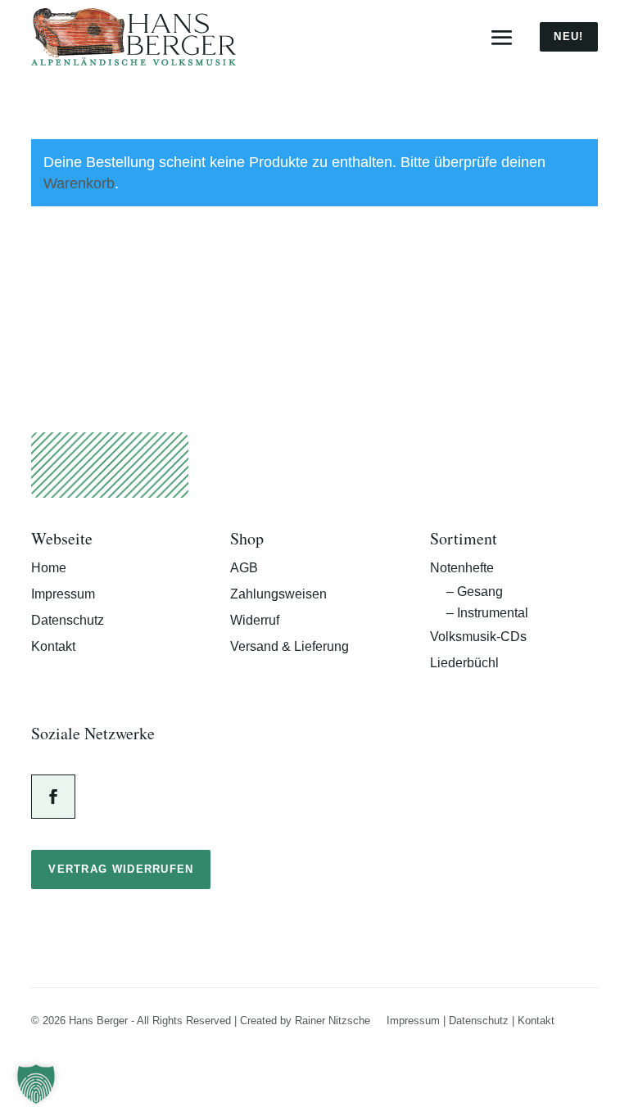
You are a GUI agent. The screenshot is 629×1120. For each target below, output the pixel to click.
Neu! (568, 36)
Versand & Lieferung (289, 646)
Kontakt (53, 646)
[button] (36, 1084)
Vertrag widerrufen (120, 869)
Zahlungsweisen (278, 594)
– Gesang (474, 591)
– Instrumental (487, 613)
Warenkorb (79, 183)
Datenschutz (67, 620)
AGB (244, 568)
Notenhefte (462, 568)
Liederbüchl (464, 663)
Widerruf (254, 620)
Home (48, 568)
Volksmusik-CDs (478, 637)
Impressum (63, 594)
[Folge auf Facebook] (53, 797)
